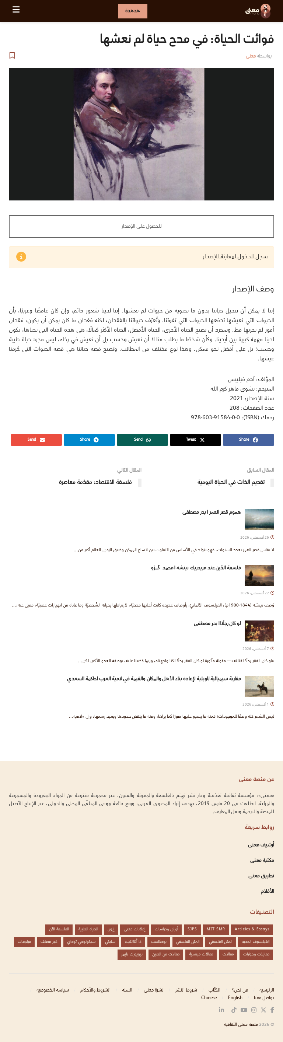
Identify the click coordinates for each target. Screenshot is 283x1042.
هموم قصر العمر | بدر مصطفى (211, 512)
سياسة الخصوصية (52, 990)
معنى (251, 56)
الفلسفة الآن (59, 929)
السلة (127, 990)
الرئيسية (266, 990)
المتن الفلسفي (220, 942)
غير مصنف (49, 942)
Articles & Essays (252, 929)
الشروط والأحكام (95, 990)
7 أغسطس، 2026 (256, 649)
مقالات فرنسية (201, 954)
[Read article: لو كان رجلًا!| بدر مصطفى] (259, 630)
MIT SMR (216, 929)
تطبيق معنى (261, 876)
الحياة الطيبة (88, 929)
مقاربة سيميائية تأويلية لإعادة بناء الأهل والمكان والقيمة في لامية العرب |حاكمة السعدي (154, 679)
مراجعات (24, 942)
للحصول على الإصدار (142, 226)
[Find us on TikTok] (234, 1010)
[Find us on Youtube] (244, 1010)
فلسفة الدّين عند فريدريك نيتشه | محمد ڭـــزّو (173, 568)
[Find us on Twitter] (263, 1010)
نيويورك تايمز (132, 954)
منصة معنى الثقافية (241, 1025)
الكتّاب (214, 990)
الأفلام (267, 892)
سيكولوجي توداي (81, 942)
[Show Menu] (16, 11)
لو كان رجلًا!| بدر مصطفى (217, 624)
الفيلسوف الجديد (255, 942)
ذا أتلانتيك (133, 942)
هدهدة (132, 11)
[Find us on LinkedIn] (221, 1010)
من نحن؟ (240, 990)
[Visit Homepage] (257, 11)
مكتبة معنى (262, 861)
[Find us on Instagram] (253, 1010)
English (235, 998)
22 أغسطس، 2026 (255, 593)
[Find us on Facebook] (272, 1010)
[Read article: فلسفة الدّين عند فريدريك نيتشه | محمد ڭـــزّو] (259, 575)
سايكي (110, 942)
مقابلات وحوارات (256, 954)
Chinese (209, 998)
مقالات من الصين (165, 954)
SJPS (192, 929)
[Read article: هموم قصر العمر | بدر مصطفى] (259, 519)
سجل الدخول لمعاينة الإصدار (235, 257)
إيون (111, 929)
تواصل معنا (264, 998)
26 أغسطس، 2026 (255, 538)
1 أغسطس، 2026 (256, 704)
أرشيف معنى (261, 845)
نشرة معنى (154, 990)
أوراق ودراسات (166, 929)
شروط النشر (186, 990)
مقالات (228, 954)
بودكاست (159, 942)
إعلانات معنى (134, 929)
